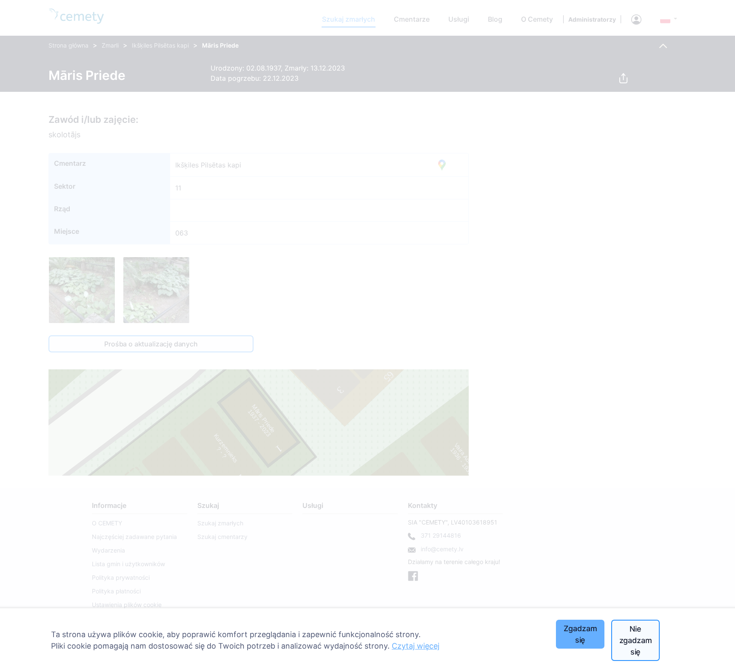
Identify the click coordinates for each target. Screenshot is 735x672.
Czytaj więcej (415, 645)
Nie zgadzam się (635, 640)
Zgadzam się (580, 634)
